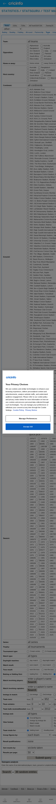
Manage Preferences (28, 418)
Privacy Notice (31, 410)
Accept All (28, 427)
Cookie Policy (19, 410)
